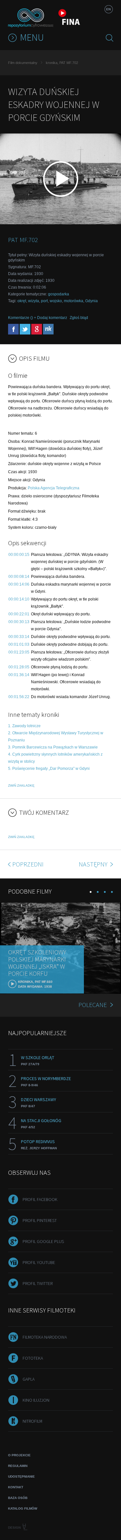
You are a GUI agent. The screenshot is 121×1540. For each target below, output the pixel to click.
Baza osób (17, 1498)
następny (94, 864)
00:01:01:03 (18, 644)
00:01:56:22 (18, 697)
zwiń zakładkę (21, 785)
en (108, 9)
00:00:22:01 (18, 614)
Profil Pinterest (40, 1220)
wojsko (56, 301)
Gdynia (91, 301)
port (44, 301)
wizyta (33, 301)
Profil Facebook (40, 1199)
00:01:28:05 (18, 667)
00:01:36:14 (18, 675)
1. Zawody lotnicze (24, 726)
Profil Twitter (38, 1283)
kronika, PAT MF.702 (62, 63)
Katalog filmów (22, 1508)
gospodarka (58, 294)
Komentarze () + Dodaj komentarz (37, 317)
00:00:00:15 (18, 554)
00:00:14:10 (18, 599)
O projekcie (19, 1455)
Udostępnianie (21, 1476)
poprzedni (28, 864)
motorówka (73, 301)
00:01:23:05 (18, 652)
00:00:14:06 (18, 584)
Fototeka (33, 1358)
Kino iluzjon (36, 1400)
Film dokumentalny (22, 63)
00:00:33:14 (18, 636)
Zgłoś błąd (79, 317)
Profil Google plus (43, 1241)
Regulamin (17, 1466)
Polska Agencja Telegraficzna (53, 488)
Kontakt (15, 1487)
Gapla (29, 1379)
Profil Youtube (39, 1262)
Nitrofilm (32, 1421)
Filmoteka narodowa (45, 1337)
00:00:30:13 (18, 622)
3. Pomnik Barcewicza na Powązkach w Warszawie (53, 747)
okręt (21, 301)
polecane (92, 1005)
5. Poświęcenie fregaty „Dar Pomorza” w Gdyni (49, 768)
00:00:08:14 (18, 576)
